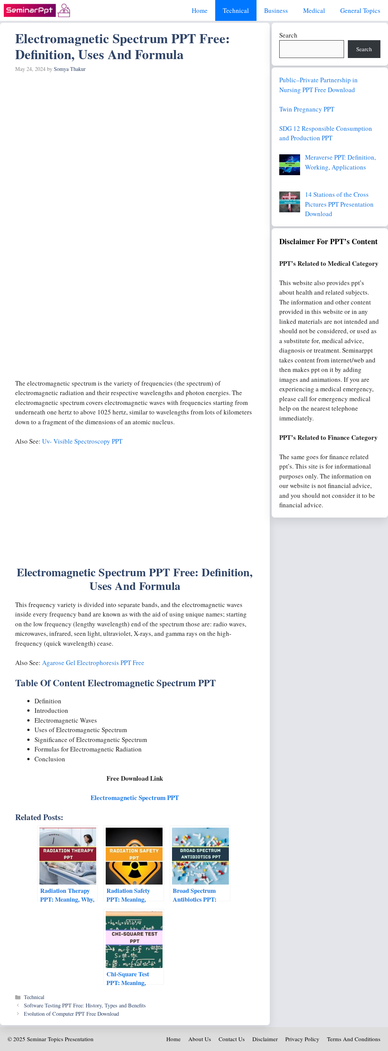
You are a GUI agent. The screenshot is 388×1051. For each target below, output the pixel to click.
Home (200, 10)
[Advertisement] (135, 133)
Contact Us (232, 1039)
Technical (236, 10)
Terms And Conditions (353, 1039)
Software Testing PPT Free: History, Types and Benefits (85, 1005)
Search (288, 35)
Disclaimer (265, 1039)
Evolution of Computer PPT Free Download (71, 1013)
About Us (199, 1039)
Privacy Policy (302, 1039)
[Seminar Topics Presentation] (37, 10)
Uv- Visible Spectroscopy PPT (82, 441)
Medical (314, 10)
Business (276, 10)
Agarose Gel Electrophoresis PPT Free (93, 662)
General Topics (360, 10)
